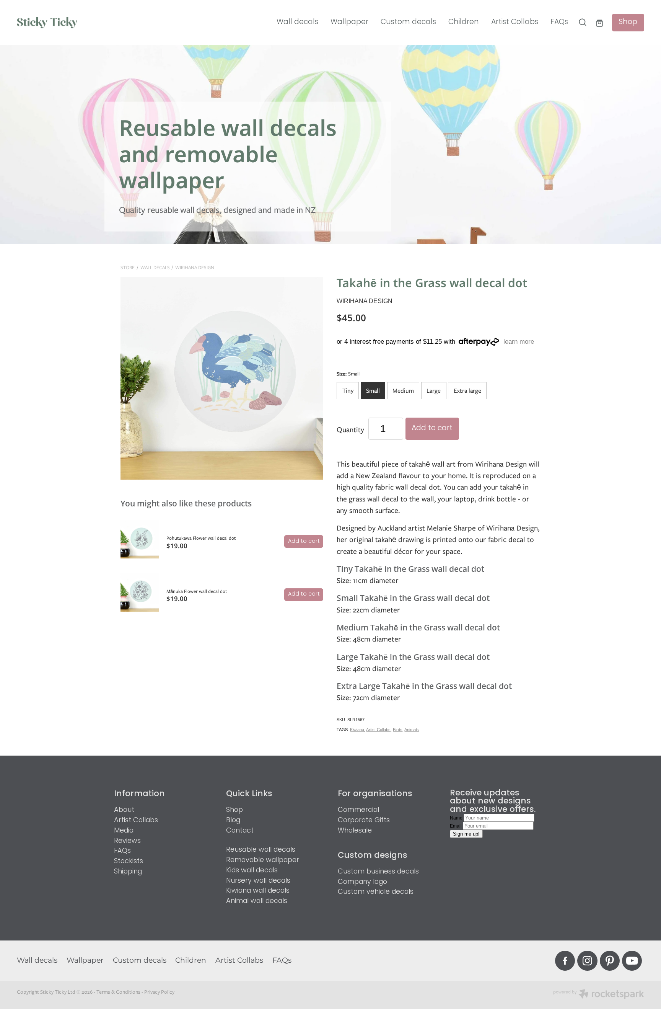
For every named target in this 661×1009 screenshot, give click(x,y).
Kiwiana (357, 729)
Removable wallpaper (262, 860)
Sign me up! (466, 834)
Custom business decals (378, 871)
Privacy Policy (159, 992)
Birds (397, 729)
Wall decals (297, 22)
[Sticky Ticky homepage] (79, 22)
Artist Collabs (514, 22)
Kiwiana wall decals (258, 890)
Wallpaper (349, 22)
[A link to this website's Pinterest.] (610, 961)
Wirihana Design (194, 267)
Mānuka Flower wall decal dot (196, 591)
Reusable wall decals (260, 850)
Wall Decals (155, 267)
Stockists (128, 861)
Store (127, 267)
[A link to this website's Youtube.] (632, 961)
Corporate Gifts (364, 820)
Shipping (128, 871)
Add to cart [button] (432, 428)
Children (463, 22)
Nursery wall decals (258, 881)
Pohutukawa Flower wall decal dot (201, 538)
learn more (518, 342)
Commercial (358, 810)
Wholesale (355, 830)
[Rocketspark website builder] (598, 995)
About (124, 810)
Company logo (362, 882)
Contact (240, 830)
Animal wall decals (256, 901)
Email (456, 826)
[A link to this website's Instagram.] (587, 961)
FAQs (559, 22)
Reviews (127, 841)
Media (124, 830)
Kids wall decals (252, 870)
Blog (233, 820)
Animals (411, 729)
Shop (628, 22)
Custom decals (408, 22)
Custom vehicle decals (376, 892)
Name (457, 818)
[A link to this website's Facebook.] (565, 961)
